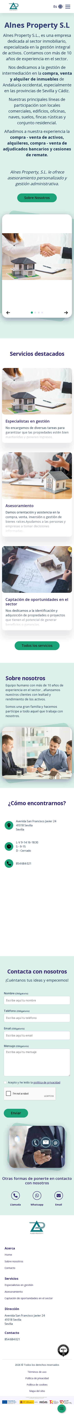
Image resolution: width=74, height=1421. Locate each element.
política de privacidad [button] (46, 1082)
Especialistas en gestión (19, 1285)
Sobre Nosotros (37, 197)
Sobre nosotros (14, 1261)
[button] (57, 6)
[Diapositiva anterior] (8, 312)
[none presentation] (32, 313)
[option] (37, 260)
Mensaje (16, 1046)
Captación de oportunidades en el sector (29, 1298)
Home (8, 1254)
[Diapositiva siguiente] (65, 312)
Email (14, 1028)
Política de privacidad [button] (37, 1378)
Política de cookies (37, 1384)
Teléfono (17, 1011)
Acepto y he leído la (34, 1082)
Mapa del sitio (37, 1391)
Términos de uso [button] (37, 1371)
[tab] (32, 312)
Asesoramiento (14, 1291)
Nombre (16, 993)
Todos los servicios (37, 645)
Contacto (10, 1268)
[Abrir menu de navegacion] (68, 6)
